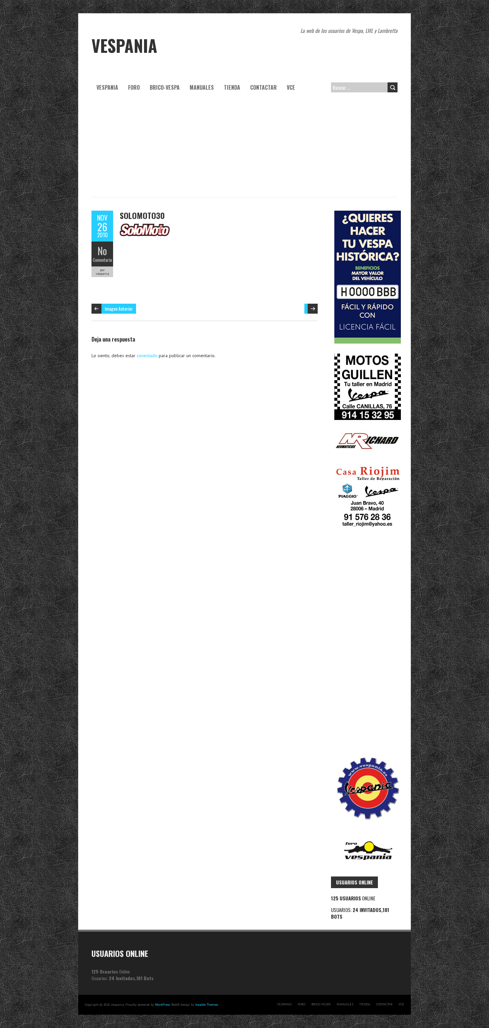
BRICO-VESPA (165, 87)
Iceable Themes (206, 1004)
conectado (147, 356)
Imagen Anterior (119, 308)
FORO (134, 87)
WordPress (162, 1004)
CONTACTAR (263, 87)
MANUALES (202, 87)
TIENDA (232, 87)
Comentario (102, 260)
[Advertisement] (244, 147)
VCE (291, 87)
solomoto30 (142, 215)
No (102, 251)
